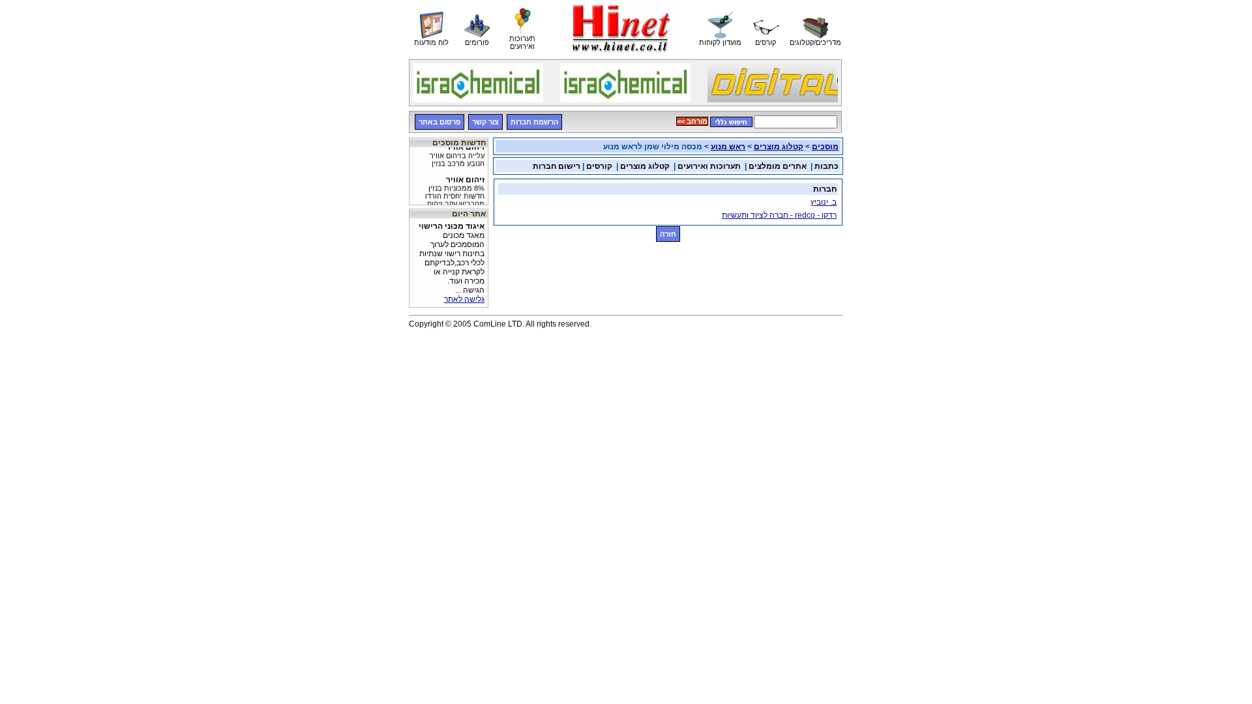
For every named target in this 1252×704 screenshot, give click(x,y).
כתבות (826, 166)
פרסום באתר (439, 122)
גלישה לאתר (464, 299)
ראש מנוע (728, 146)
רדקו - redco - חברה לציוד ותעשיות (779, 215)
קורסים (599, 166)
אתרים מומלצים (778, 166)
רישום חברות (556, 166)
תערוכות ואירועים (709, 166)
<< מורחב (692, 121)
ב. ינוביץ (824, 202)
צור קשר (485, 122)
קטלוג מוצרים (778, 146)
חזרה (668, 234)
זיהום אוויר (457, 151)
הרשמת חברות (534, 122)
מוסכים (825, 146)
